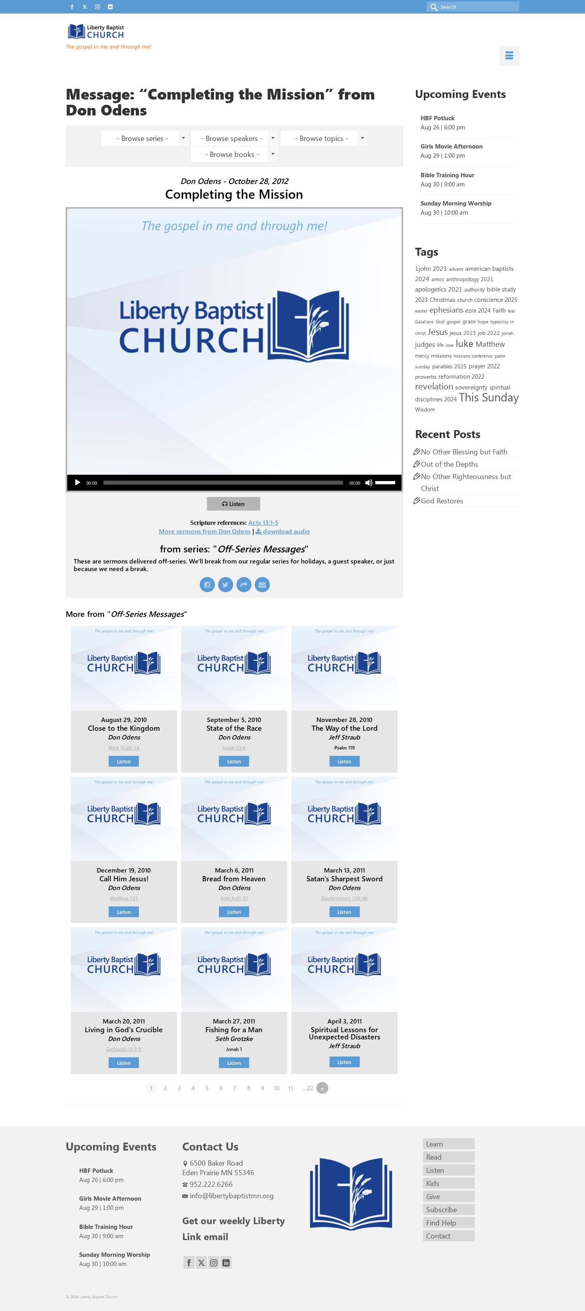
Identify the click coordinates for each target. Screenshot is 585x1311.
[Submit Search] (433, 7)
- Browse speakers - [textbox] (232, 138)
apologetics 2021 (438, 288)
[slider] (386, 482)
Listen (237, 504)
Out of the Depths (449, 464)
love (450, 345)
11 (290, 1088)
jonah (508, 333)
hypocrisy (499, 322)
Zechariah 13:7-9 (123, 1049)
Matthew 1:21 (124, 898)
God (440, 321)
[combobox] (145, 138)
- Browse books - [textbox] (232, 154)
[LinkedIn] (226, 1262)
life (440, 344)
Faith (499, 310)
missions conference (473, 356)
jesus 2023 (463, 333)
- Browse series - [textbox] (142, 138)
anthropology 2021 (469, 279)
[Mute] (369, 483)
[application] (234, 483)
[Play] (78, 483)
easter (421, 310)
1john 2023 (431, 268)
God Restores (442, 500)
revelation (434, 385)
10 (276, 1088)
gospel (453, 321)
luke (465, 343)
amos (437, 279)
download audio (286, 531)
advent (456, 269)
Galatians (424, 322)
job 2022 (489, 333)
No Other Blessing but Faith (464, 451)
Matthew (490, 344)
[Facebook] (189, 1262)
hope (483, 321)
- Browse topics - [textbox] (321, 138)
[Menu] (509, 56)
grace (469, 321)
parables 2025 (449, 366)
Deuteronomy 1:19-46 (345, 898)
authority (474, 289)
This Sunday (489, 396)
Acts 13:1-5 (263, 522)
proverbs (426, 376)
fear (511, 311)
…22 (307, 1088)
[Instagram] (213, 1262)
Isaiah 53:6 (234, 747)
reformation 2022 (461, 376)
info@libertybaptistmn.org (232, 1195)
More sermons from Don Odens (205, 531)
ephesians (446, 309)
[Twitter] (201, 1262)
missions (441, 355)
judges (425, 344)
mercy (422, 355)
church (464, 299)
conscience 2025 (495, 299)
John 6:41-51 (234, 898)
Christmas (442, 299)
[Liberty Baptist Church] (137, 31)
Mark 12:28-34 (123, 747)
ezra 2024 (478, 310)
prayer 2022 (484, 366)
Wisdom (425, 409)
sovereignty (471, 386)
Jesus (438, 331)
